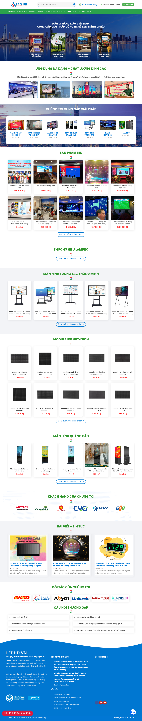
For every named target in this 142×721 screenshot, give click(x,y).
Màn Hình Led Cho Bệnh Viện (19, 187)
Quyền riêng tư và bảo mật (63, 694)
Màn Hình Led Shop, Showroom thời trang (19, 223)
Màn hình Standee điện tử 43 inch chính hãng (71, 470)
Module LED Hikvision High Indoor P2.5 (45, 409)
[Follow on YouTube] (105, 703)
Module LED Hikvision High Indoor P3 (19, 409)
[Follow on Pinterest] (101, 703)
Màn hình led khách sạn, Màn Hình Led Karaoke (71, 223)
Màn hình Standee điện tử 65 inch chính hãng (97, 470)
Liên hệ (89, 11)
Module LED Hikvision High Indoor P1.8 (96, 409)
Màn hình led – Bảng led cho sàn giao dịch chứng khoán (96, 223)
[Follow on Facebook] (97, 703)
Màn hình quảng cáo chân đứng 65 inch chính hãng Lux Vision (122, 470)
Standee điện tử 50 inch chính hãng (45, 470)
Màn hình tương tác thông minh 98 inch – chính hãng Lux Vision (122, 313)
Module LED (71, 11)
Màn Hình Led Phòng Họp (45, 186)
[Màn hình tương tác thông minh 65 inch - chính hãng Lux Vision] (71, 295)
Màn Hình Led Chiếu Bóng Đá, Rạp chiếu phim (122, 223)
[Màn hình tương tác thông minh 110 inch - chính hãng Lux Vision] (96, 295)
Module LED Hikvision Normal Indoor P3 (45, 373)
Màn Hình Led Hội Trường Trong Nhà (71, 187)
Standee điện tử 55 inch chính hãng (19, 470)
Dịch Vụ (81, 11)
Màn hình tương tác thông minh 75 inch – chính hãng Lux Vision (45, 313)
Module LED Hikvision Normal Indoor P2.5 (71, 373)
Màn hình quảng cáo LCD (55, 11)
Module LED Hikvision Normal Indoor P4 (19, 373)
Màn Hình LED (21, 11)
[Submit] (74, 4)
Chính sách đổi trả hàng (62, 708)
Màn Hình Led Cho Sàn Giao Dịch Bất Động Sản (45, 223)
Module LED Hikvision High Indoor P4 (122, 373)
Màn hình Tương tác (36, 11)
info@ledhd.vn (64, 685)
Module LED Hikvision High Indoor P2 (71, 409)
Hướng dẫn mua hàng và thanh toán (67, 704)
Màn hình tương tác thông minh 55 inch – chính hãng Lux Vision (19, 313)
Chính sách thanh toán (62, 701)
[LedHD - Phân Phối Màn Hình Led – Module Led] (19, 4)
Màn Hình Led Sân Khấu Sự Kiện (97, 187)
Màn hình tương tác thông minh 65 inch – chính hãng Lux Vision (71, 313)
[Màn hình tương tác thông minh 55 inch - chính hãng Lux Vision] (19, 295)
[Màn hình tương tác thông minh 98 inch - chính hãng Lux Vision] (122, 295)
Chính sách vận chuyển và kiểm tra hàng (68, 698)
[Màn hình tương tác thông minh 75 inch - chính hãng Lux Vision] (45, 295)
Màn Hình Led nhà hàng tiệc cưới (122, 187)
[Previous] (8, 301)
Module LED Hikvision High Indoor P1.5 (122, 409)
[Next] (134, 301)
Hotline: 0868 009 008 (17, 713)
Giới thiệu (11, 11)
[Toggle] (9, 617)
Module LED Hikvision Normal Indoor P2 (97, 373)
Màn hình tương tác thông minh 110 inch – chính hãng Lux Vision (96, 313)
